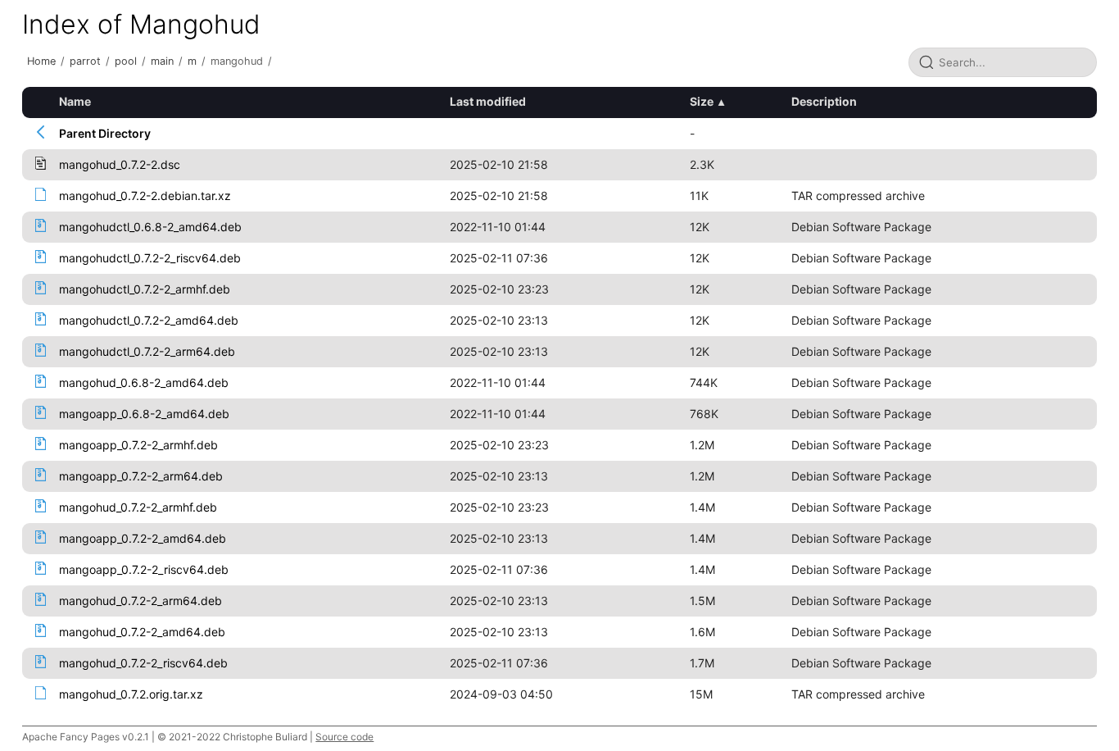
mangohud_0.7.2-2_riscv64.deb (143, 663)
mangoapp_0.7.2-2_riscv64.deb (144, 569)
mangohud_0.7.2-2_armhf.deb (138, 507)
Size (702, 101)
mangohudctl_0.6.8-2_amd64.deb (150, 227)
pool (126, 61)
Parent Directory (105, 133)
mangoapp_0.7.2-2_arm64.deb (141, 476)
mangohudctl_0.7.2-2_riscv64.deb (150, 258)
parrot (85, 61)
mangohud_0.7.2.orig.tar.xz (131, 694)
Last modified (488, 101)
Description (824, 101)
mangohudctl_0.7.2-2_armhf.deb (144, 289)
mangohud (237, 61)
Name (75, 101)
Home (41, 61)
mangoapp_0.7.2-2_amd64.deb (142, 538)
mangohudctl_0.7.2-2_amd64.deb (148, 320)
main (162, 61)
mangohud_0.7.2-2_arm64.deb (140, 601)
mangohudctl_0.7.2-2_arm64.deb (147, 351)
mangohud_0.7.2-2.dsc (119, 164)
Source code (344, 737)
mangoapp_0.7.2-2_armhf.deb (138, 445)
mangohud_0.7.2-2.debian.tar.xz (145, 196)
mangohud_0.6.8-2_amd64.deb (144, 382)
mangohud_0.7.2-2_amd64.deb (142, 632)
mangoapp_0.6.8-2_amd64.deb (144, 414)
